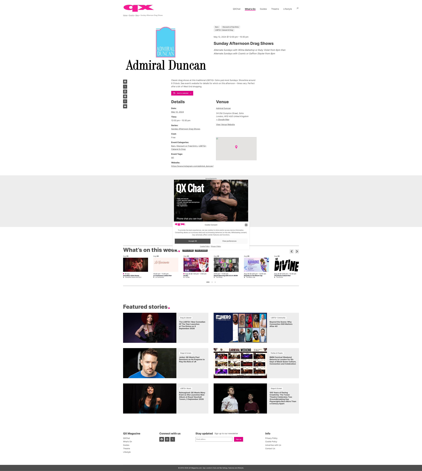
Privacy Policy (216, 246)
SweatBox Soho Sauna (131, 275)
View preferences (229, 241)
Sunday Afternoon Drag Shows (185, 129)
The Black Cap (250, 277)
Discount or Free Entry (231, 27)
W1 (172, 157)
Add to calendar (182, 93)
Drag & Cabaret (185, 318)
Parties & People (277, 353)
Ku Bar (186, 275)
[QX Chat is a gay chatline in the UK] (211, 221)
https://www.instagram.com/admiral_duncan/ (192, 166)
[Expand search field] (297, 9)
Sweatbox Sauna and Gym (133, 277)
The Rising (219, 277)
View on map (188, 250)
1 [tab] (208, 282)
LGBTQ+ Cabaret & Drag (224, 30)
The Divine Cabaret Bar (282, 275)
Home (125, 15)
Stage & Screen (185, 353)
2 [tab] (212, 282)
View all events (201, 250)
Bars (137, 15)
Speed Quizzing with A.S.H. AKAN (226, 275)
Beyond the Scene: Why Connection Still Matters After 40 (281, 324)
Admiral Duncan (223, 108)
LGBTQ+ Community (278, 318)
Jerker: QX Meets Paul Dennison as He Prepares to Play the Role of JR (192, 359)
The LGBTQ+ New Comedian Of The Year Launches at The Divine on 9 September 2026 (192, 325)
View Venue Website (225, 124)
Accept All (192, 241)
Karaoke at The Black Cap (253, 275)
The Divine (279, 277)
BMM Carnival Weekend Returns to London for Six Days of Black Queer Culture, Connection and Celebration (283, 360)
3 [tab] (215, 282)
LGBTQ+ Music (185, 388)
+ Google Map (222, 119)
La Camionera (159, 277)
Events (131, 15)
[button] (246, 225)
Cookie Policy (205, 246)
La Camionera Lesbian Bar (162, 275)
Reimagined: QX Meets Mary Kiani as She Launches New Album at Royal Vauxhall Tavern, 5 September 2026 (192, 395)
